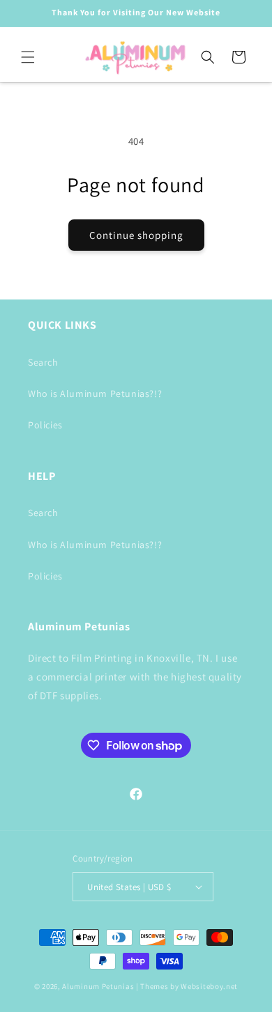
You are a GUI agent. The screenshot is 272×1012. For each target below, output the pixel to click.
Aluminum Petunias (98, 986)
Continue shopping (136, 235)
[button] (28, 57)
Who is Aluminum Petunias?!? (95, 393)
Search (43, 362)
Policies (45, 425)
